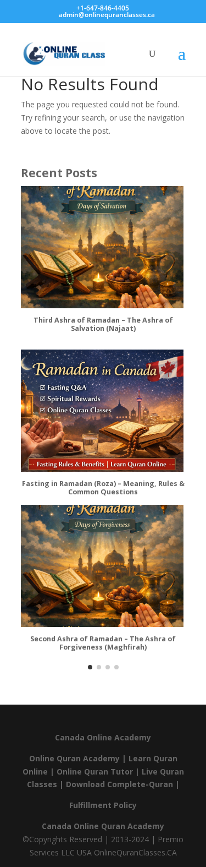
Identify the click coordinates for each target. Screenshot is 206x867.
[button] (90, 667)
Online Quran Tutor (95, 771)
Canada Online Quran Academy (103, 826)
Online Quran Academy (74, 758)
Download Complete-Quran (119, 784)
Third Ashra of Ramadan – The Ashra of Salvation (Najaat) (103, 324)
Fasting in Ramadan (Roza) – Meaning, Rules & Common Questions (103, 488)
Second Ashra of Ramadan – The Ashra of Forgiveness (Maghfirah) (103, 643)
